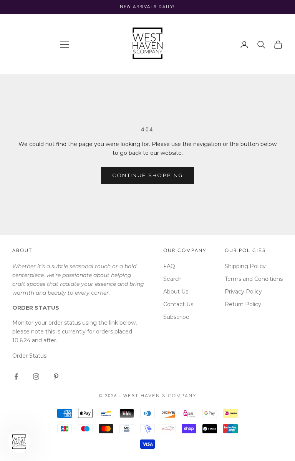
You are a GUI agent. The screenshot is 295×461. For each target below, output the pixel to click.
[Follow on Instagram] (36, 376)
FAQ (169, 266)
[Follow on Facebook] (16, 376)
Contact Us (178, 304)
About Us (175, 291)
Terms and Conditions (254, 278)
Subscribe (176, 316)
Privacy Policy (243, 291)
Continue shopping (147, 175)
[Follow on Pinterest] (56, 376)
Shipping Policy (245, 266)
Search (172, 278)
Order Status (29, 355)
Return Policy (243, 304)
